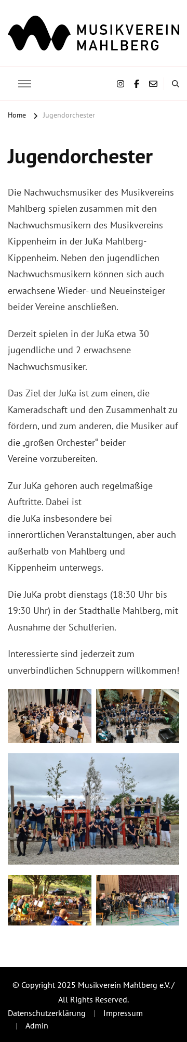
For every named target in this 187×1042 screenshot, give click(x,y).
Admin (36, 1025)
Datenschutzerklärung (47, 1013)
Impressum (123, 1013)
